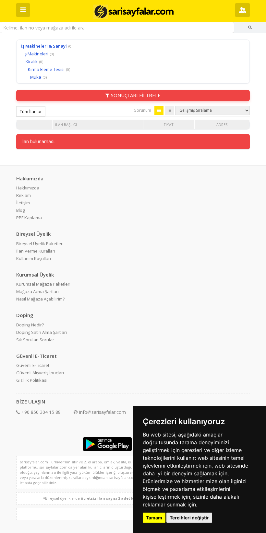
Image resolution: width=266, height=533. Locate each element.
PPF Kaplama (29, 218)
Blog (20, 210)
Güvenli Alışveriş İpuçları (40, 373)
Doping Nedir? (30, 325)
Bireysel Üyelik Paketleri (40, 243)
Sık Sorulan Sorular (35, 340)
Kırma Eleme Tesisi (46, 69)
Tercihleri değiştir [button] (189, 517)
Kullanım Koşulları (33, 258)
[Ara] (250, 27)
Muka (35, 77)
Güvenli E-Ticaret (32, 365)
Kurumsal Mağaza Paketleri (43, 284)
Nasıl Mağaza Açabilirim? (40, 299)
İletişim (23, 203)
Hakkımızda (27, 188)
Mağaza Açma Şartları (37, 291)
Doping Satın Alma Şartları (41, 332)
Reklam (23, 195)
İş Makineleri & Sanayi (44, 46)
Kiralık (32, 61)
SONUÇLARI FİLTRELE (136, 95)
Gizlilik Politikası (31, 380)
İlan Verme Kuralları (35, 251)
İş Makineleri (35, 54)
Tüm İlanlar (31, 111)
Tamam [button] (154, 517)
